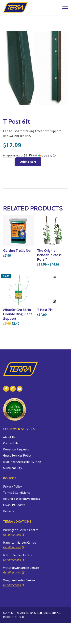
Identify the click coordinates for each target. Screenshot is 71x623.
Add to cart (28, 162)
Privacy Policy (12, 486)
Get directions (12, 535)
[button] (35, 155)
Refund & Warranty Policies (21, 499)
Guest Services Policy (17, 455)
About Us (9, 437)
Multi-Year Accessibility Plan (22, 462)
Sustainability (12, 468)
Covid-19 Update (14, 505)
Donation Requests (16, 449)
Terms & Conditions (16, 492)
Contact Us (10, 443)
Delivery (8, 511)
